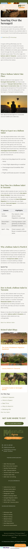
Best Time (5, 403)
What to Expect (7, 400)
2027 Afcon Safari (20, 545)
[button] (3, 6)
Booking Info (6, 409)
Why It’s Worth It (7, 406)
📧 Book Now (4, 37)
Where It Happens (8, 397)
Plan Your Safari (5, 412)
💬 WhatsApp (12, 37)
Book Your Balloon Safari (8, 322)
